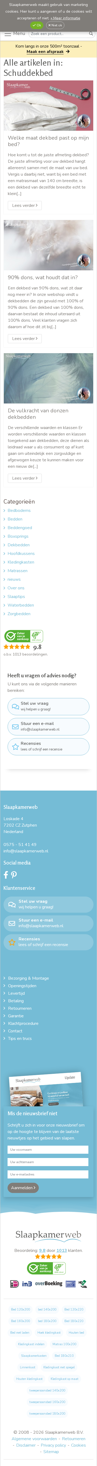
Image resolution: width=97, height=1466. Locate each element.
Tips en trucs (20, 1039)
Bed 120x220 (73, 1310)
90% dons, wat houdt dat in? (43, 277)
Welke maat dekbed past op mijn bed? (48, 141)
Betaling (16, 1001)
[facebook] (7, 876)
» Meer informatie (65, 18)
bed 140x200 (47, 1310)
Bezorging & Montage (28, 978)
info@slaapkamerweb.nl (40, 726)
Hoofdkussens (21, 554)
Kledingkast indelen (31, 1344)
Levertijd (16, 993)
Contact (15, 1031)
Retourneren (20, 1008)
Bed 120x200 (20, 1310)
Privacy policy (53, 1445)
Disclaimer (26, 1445)
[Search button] (91, 34)
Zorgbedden (19, 614)
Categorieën (19, 501)
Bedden (15, 519)
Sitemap (51, 1452)
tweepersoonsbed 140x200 (47, 1391)
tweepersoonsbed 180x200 (47, 1414)
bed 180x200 (47, 1321)
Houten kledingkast (29, 1379)
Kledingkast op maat (64, 1379)
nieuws (14, 579)
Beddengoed (20, 528)
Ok (38, 25)
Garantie (16, 1016)
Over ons (16, 588)
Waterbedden (21, 605)
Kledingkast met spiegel (59, 1367)
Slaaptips (16, 597)
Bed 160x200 (20, 1321)
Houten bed (76, 1333)
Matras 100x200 (64, 1344)
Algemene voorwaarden (34, 1439)
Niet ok (56, 25)
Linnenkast (27, 1367)
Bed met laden (19, 1333)
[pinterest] (15, 876)
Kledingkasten (21, 562)
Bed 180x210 (64, 1356)
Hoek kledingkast (49, 1333)
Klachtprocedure (23, 1023)
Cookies (78, 1445)
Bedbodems (19, 511)
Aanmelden (22, 1188)
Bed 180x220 (73, 1321)
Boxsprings (18, 536)
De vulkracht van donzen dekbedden (38, 413)
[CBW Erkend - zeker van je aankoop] (24, 636)
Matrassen (17, 571)
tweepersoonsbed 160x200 (47, 1402)
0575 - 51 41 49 (20, 845)
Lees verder (24, 205)
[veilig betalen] (48, 1287)
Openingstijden (22, 986)
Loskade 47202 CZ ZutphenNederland (20, 825)
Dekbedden (19, 545)
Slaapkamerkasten (34, 1356)
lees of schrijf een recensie (41, 746)
